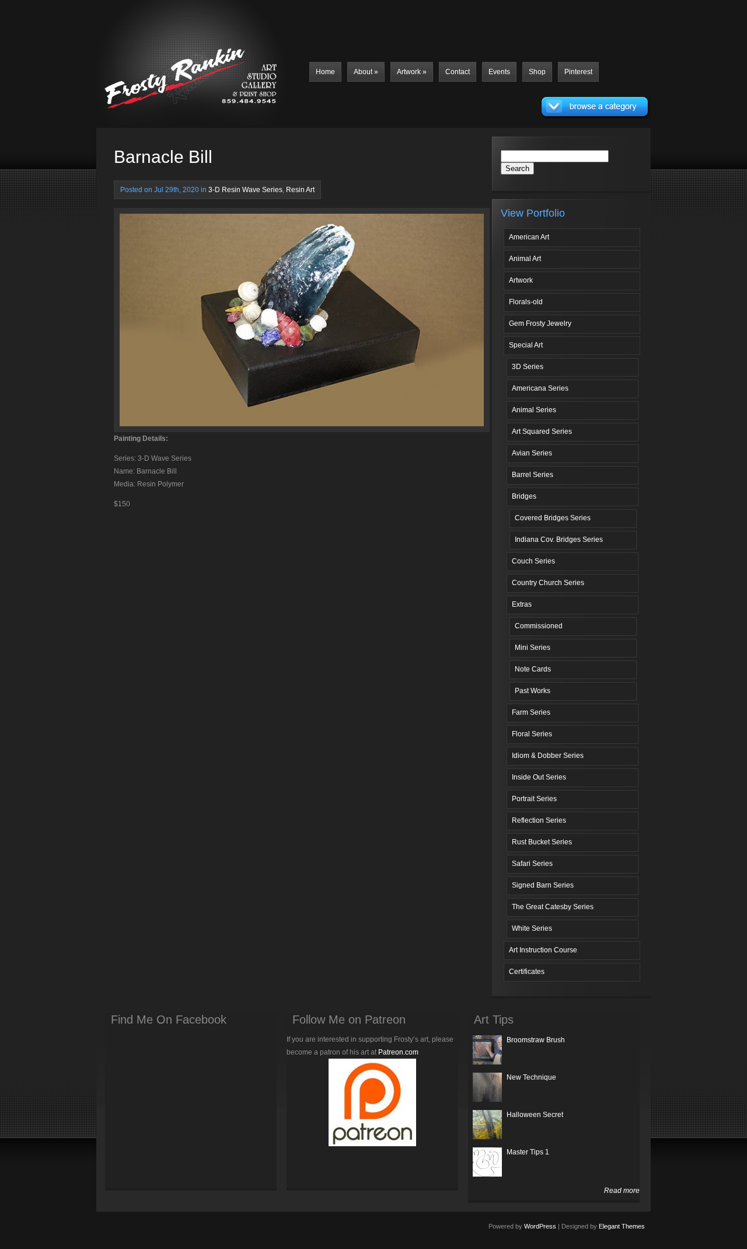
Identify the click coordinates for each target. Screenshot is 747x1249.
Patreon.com (398, 1052)
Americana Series (540, 388)
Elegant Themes (622, 1226)
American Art (529, 237)
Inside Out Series (539, 777)
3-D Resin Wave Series (245, 190)
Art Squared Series (542, 431)
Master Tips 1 (528, 1152)
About (366, 72)
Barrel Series (532, 475)
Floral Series (532, 734)
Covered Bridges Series (553, 518)
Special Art (526, 345)
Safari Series (532, 864)
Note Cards (533, 669)
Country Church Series (548, 583)
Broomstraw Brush (536, 1040)
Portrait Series (534, 799)
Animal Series (534, 410)
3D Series (527, 367)
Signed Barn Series (543, 885)
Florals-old (526, 302)
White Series (532, 928)
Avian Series (532, 453)
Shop (537, 72)
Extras (522, 604)
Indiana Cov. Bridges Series (559, 539)
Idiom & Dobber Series (548, 756)
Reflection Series (539, 820)
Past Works (532, 691)
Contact (457, 72)
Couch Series (533, 561)
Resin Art (300, 190)
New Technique (531, 1077)
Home (325, 72)
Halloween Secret (535, 1115)
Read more (622, 1191)
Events (499, 72)
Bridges (524, 496)
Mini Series (532, 647)
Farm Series (531, 712)
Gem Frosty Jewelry (540, 323)
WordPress (540, 1226)
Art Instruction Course (543, 950)
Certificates (526, 972)
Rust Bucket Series (542, 842)
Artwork (412, 72)
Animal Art (525, 259)
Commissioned (539, 626)
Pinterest (578, 72)
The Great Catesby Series (553, 907)
